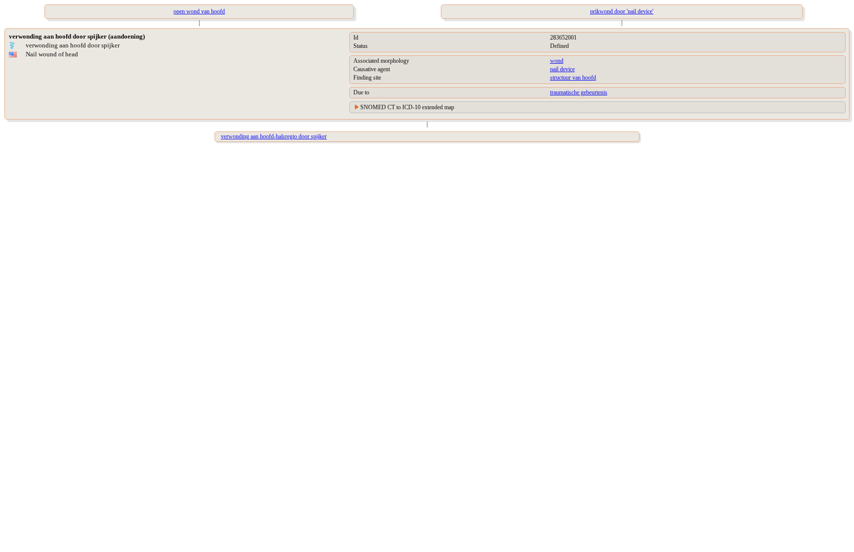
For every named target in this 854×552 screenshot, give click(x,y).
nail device (562, 69)
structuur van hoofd (573, 77)
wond (556, 60)
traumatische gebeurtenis (578, 92)
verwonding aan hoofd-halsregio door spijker (274, 136)
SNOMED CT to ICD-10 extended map (407, 107)
